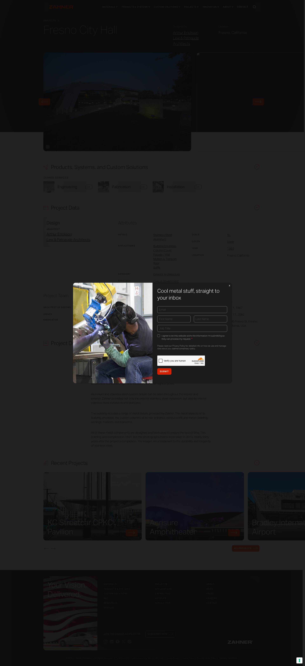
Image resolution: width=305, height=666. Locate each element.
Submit (164, 371)
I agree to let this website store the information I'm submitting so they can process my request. (193, 337)
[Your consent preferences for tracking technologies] (299, 660)
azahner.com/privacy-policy (183, 348)
